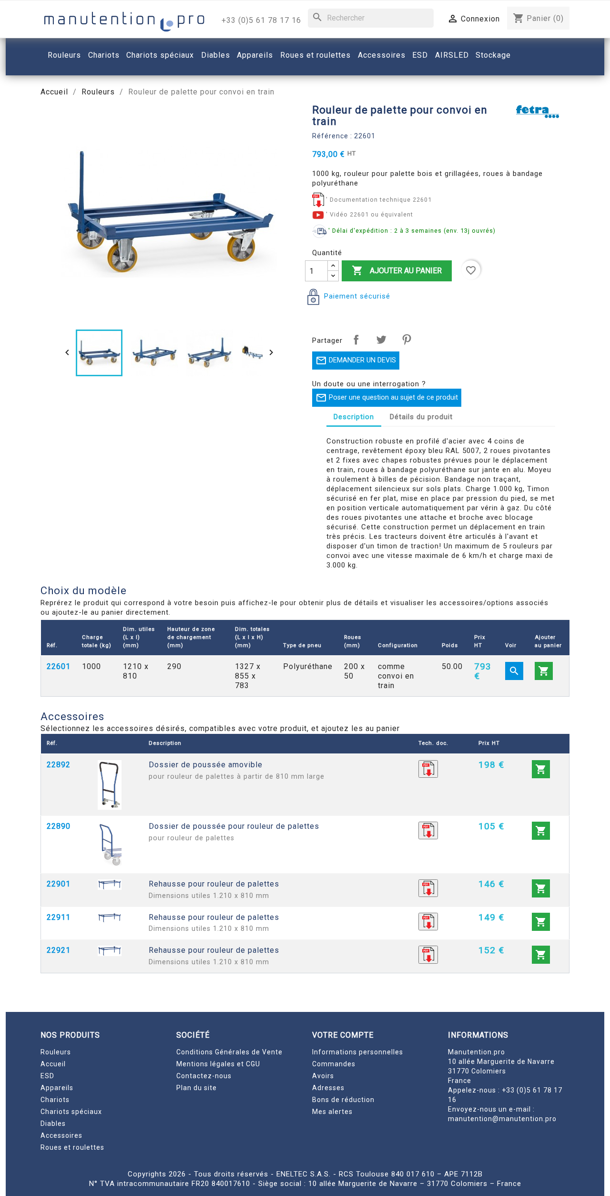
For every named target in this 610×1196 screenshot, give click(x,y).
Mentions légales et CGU (218, 1064)
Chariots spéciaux (71, 1111)
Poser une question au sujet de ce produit (386, 397)
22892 (59, 764)
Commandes (334, 1064)
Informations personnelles (357, 1052)
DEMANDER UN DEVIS (355, 360)
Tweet (381, 339)
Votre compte (343, 1035)
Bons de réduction (343, 1099)
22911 (59, 917)
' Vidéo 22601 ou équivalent (369, 214)
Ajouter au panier (397, 270)
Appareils (57, 1088)
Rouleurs (56, 1052)
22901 (59, 883)
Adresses (328, 1088)
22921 (59, 950)
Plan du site (196, 1088)
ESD (47, 1076)
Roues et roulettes (72, 1147)
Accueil (53, 1064)
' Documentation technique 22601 (379, 199)
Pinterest (406, 339)
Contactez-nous (204, 1076)
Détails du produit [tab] (421, 416)
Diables (53, 1123)
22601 (59, 666)
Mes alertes (332, 1111)
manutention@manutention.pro (502, 1119)
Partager (356, 339)
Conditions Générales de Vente (229, 1052)
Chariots (55, 1099)
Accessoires (61, 1135)
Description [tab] (354, 416)
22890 (59, 826)
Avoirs (323, 1076)
